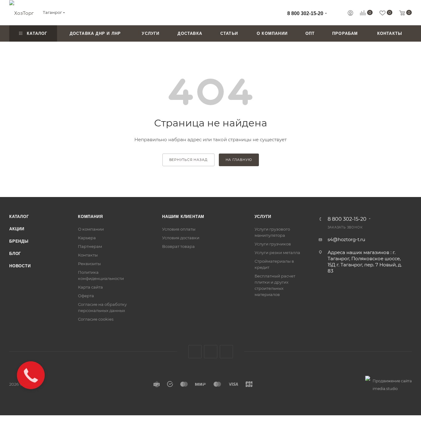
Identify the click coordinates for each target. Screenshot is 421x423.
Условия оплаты (178, 229)
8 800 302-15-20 (305, 13)
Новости (20, 266)
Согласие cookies (95, 319)
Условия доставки (180, 237)
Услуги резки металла (277, 252)
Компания (90, 216)
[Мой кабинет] (350, 14)
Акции (16, 229)
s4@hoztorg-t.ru (346, 239)
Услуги (263, 216)
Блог (15, 253)
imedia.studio (385, 388)
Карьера (87, 237)
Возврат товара (178, 246)
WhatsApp (226, 351)
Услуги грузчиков (273, 243)
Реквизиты (89, 263)
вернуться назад (188, 160)
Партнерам (90, 246)
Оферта (86, 295)
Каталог (19, 216)
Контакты (88, 255)
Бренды (19, 241)
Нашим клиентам (183, 216)
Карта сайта (90, 287)
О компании (91, 229)
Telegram (210, 351)
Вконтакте (195, 351)
